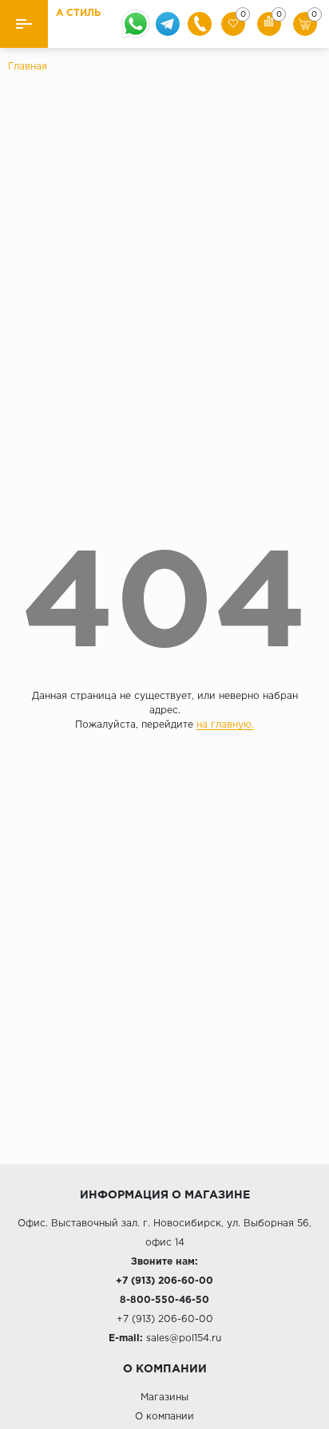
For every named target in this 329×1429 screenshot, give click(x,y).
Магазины (164, 1397)
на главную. (225, 724)
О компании (164, 1416)
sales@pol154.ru (183, 1338)
